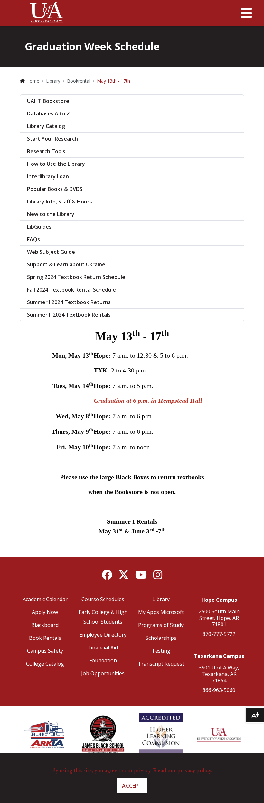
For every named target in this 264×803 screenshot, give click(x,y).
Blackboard (45, 625)
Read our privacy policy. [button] (182, 770)
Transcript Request (161, 663)
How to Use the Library (56, 163)
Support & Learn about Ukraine (66, 264)
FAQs (33, 239)
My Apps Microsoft (161, 612)
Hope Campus (219, 599)
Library (53, 81)
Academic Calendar (45, 599)
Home (32, 81)
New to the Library (50, 214)
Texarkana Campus (219, 655)
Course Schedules (102, 599)
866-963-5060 (219, 690)
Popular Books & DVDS (54, 189)
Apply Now (45, 612)
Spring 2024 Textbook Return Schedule (76, 277)
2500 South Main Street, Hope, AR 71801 (219, 618)
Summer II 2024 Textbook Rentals (69, 314)
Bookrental (78, 81)
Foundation (103, 660)
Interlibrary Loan (48, 176)
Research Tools (46, 151)
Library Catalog (46, 126)
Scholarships (161, 637)
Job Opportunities (103, 673)
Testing (161, 650)
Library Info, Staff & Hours (59, 201)
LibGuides (39, 226)
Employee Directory (103, 634)
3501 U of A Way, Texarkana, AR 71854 (219, 674)
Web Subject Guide (51, 251)
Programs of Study (161, 625)
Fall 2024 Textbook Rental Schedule (71, 289)
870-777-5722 (219, 634)
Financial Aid (103, 647)
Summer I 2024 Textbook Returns (69, 302)
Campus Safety (45, 650)
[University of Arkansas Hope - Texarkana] (46, 14)
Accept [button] (132, 785)
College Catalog (45, 663)
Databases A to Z (48, 113)
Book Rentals (45, 637)
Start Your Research (52, 138)
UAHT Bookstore (48, 100)
